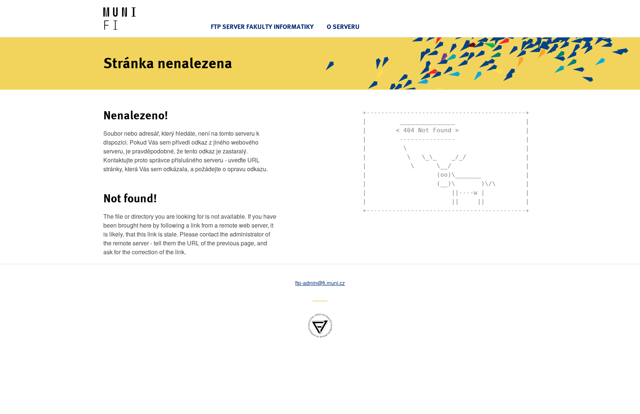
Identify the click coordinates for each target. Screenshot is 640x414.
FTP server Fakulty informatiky (262, 26)
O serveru (343, 26)
